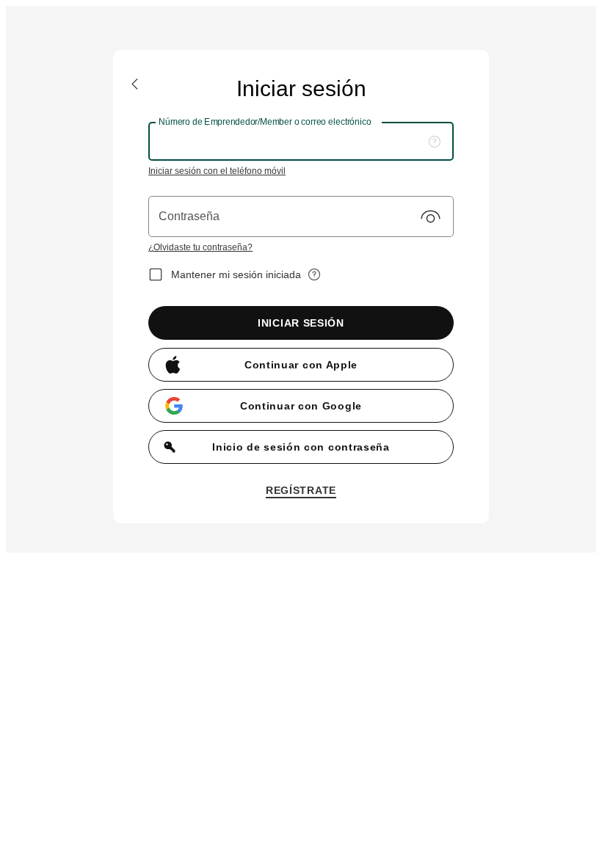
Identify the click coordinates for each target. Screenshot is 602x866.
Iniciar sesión (301, 323)
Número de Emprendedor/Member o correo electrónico (265, 121)
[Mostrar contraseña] (430, 217)
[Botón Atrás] (134, 84)
